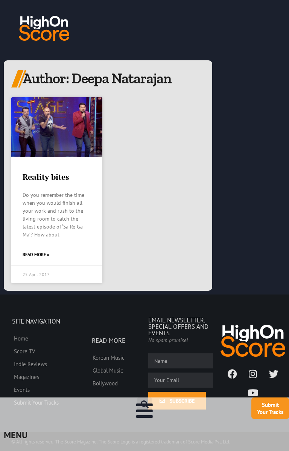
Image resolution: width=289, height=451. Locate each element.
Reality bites (46, 177)
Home (21, 338)
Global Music (108, 370)
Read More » (36, 254)
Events (22, 389)
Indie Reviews (30, 364)
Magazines (26, 376)
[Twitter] (273, 373)
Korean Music (109, 357)
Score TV (24, 351)
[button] (144, 404)
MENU (15, 435)
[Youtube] (252, 392)
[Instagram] (252, 373)
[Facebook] (232, 373)
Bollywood (105, 383)
